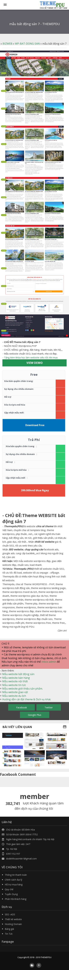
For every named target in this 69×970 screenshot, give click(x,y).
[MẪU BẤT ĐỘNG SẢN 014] (56, 758)
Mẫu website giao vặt (15, 692)
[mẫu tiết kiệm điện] (34, 758)
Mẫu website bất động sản (18, 674)
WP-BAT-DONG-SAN (27, 43)
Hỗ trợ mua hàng (13, 884)
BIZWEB (7, 43)
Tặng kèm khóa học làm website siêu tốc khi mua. (31, 357)
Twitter (48, 707)
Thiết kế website (13, 919)
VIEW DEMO (34, 363)
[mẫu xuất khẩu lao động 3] (56, 741)
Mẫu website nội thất (15, 681)
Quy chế (9, 889)
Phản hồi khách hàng (15, 898)
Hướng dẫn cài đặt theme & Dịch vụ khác (26, 699)
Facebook (21, 707)
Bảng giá (9, 928)
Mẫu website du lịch (14, 696)
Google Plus (34, 714)
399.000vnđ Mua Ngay (35, 490)
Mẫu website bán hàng (16, 678)
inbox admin (48, 661)
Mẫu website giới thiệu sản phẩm (22, 688)
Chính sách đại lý (13, 879)
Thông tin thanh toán (16, 874)
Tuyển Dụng (11, 894)
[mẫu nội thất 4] (34, 741)
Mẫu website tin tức (14, 685)
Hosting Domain (13, 924)
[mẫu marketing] (12, 741)
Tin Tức (9, 933)
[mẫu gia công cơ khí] (12, 758)
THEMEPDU (46, 957)
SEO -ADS (10, 914)
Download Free (34, 425)
